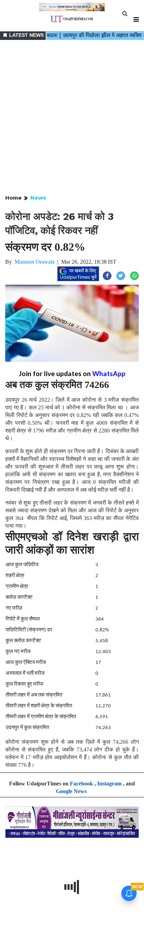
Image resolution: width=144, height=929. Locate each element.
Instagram (109, 783)
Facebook (81, 783)
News (38, 197)
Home (13, 197)
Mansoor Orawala (35, 262)
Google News (71, 791)
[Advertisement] (72, 118)
